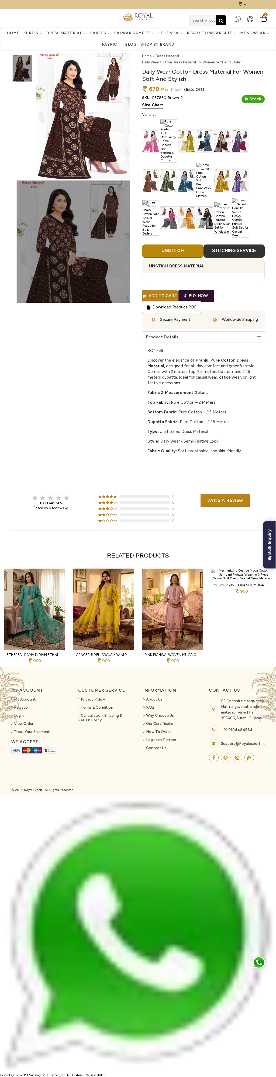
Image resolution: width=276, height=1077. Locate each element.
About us (154, 699)
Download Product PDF (173, 307)
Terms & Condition (97, 707)
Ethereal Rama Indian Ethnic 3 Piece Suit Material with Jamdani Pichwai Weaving (34, 655)
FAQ (150, 707)
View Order (23, 723)
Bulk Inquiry (269, 542)
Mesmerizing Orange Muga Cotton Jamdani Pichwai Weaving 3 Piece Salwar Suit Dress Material (241, 585)
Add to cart (162, 295)
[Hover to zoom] (83, 116)
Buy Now (198, 295)
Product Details (162, 336)
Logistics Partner (161, 740)
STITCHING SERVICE (234, 250)
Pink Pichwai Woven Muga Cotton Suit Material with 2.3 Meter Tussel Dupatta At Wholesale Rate (172, 655)
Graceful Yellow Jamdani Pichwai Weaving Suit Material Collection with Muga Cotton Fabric (103, 655)
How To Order (158, 731)
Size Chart (152, 105)
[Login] (251, 21)
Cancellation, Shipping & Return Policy (100, 717)
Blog (131, 44)
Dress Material (167, 56)
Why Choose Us (160, 715)
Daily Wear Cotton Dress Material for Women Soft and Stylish (192, 62)
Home (13, 33)
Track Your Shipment (32, 731)
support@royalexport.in (243, 743)
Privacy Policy (93, 699)
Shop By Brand (157, 44)
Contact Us (156, 748)
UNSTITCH (172, 250)
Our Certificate (159, 723)
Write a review (225, 500)
